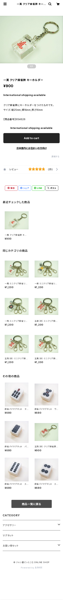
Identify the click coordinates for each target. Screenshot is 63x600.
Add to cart (31, 138)
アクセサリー (9, 525)
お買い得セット (11, 545)
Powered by (28, 567)
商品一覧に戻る (31, 504)
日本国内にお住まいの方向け (31, 148)
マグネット (8, 535)
